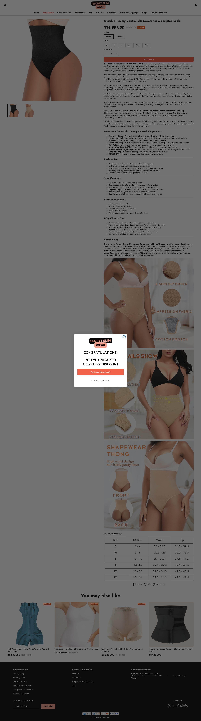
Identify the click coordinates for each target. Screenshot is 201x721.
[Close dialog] (124, 336)
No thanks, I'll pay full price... (100, 380)
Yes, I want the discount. (100, 372)
